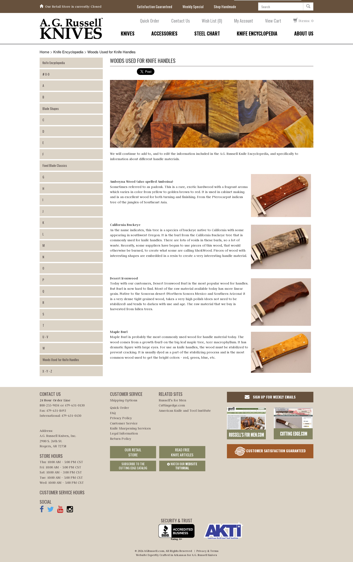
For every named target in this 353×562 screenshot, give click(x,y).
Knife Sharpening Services (130, 428)
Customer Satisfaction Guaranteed (275, 450)
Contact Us (180, 21)
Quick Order (149, 21)
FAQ (113, 413)
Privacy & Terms (207, 551)
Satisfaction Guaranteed (154, 6)
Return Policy (120, 438)
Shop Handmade (225, 6)
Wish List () (212, 21)
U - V (45, 336)
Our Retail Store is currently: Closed (73, 6)
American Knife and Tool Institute (185, 410)
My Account (243, 21)
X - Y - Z (47, 371)
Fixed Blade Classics (55, 165)
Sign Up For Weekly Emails (274, 396)
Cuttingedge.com (172, 405)
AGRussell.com (154, 551)
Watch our (183, 465)
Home (44, 51)
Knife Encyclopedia (68, 51)
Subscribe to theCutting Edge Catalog (133, 465)
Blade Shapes (51, 108)
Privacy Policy (121, 418)
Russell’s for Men (172, 400)
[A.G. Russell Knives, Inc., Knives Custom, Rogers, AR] (176, 532)
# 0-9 (46, 74)
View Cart (273, 21)
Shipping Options (123, 400)
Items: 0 (305, 20)
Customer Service (124, 423)
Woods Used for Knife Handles (111, 51)
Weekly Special (193, 6)
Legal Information (124, 433)
